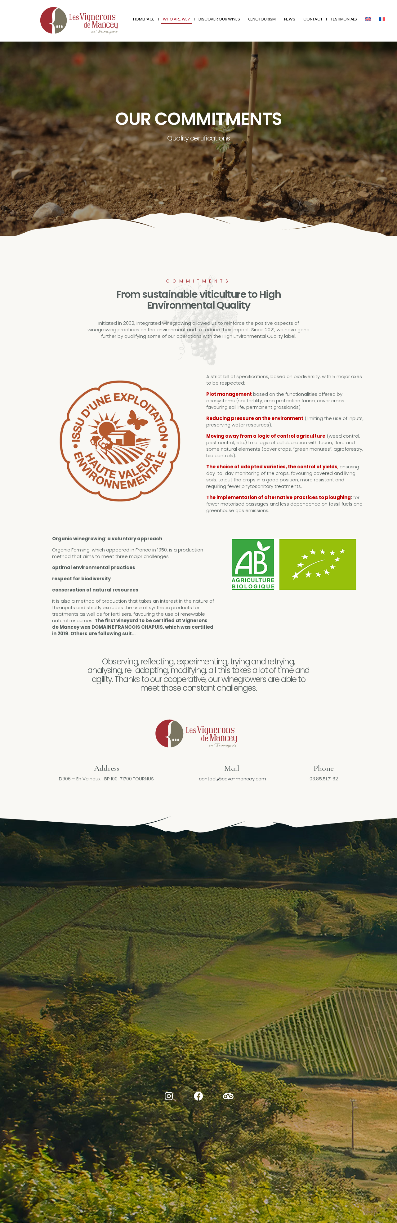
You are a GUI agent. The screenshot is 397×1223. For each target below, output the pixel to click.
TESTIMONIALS (344, 19)
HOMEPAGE (144, 19)
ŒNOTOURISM (261, 19)
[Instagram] (168, 1096)
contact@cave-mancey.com (232, 778)
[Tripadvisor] (228, 1096)
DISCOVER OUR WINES (219, 19)
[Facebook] (198, 1096)
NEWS (289, 19)
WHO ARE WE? (176, 19)
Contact (312, 19)
